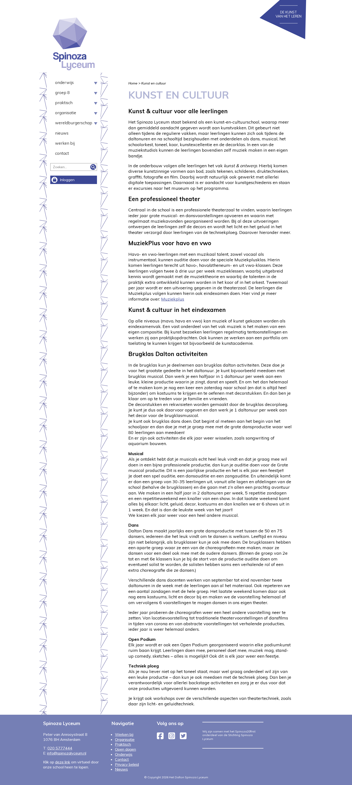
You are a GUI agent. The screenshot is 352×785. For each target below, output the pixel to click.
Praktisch (64, 102)
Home (132, 83)
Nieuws (61, 133)
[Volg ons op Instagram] (171, 737)
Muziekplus (172, 299)
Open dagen (125, 749)
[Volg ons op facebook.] (160, 737)
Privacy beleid (127, 764)
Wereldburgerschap (72, 122)
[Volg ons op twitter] (183, 737)
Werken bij (65, 143)
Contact (62, 153)
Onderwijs (64, 82)
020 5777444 (59, 748)
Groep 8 (62, 92)
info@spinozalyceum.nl (66, 753)
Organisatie (65, 112)
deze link (62, 762)
